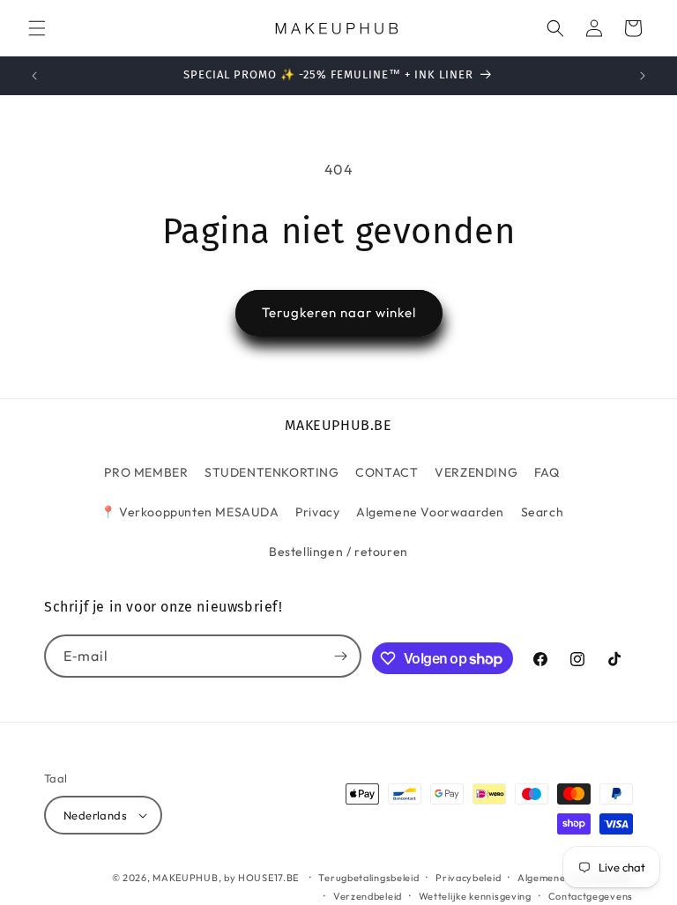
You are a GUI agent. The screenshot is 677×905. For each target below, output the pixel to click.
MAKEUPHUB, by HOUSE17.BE (226, 878)
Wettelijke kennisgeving (475, 896)
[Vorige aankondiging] (34, 75)
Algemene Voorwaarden (430, 512)
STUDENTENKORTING (272, 472)
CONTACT (386, 472)
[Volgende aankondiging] (642, 75)
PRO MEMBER (146, 472)
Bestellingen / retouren (338, 552)
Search (542, 512)
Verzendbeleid (367, 896)
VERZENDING (476, 472)
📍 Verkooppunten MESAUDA (189, 512)
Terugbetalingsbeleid (368, 878)
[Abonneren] (340, 656)
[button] (37, 28)
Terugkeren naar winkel (339, 312)
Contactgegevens (591, 896)
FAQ (547, 472)
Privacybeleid (468, 878)
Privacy (317, 512)
